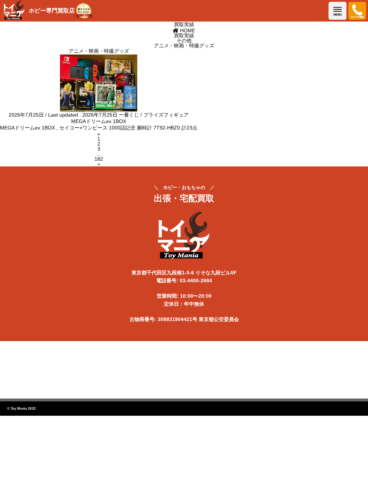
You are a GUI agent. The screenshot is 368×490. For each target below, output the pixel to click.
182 (99, 159)
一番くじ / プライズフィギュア (154, 115)
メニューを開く (337, 11)
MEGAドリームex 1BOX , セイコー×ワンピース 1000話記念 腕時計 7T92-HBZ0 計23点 (98, 128)
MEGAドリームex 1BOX (98, 121)
